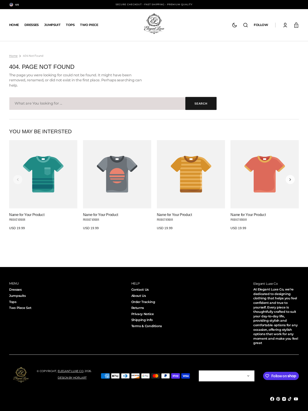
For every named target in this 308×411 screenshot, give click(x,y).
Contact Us (140, 290)
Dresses (15, 290)
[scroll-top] (298, 401)
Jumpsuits (17, 296)
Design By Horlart (72, 377)
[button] (245, 25)
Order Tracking (143, 302)
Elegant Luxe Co (70, 371)
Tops (12, 302)
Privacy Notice (142, 314)
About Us (138, 296)
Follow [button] (261, 25)
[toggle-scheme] (234, 25)
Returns (137, 308)
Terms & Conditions (146, 326)
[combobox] (113, 103)
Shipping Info (142, 320)
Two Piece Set (20, 308)
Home (13, 55)
